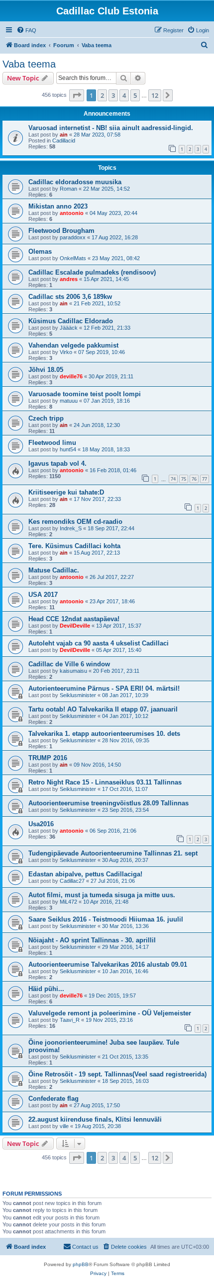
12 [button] (154, 95)
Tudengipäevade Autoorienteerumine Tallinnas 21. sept (113, 853)
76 (194, 479)
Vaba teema (29, 64)
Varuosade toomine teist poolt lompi (84, 394)
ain (64, 135)
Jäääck (69, 328)
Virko (66, 352)
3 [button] (113, 95)
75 (183, 479)
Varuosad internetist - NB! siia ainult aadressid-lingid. (110, 128)
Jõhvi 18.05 (45, 369)
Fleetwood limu (52, 442)
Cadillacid (63, 140)
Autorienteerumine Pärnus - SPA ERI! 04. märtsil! (104, 688)
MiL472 (68, 902)
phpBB (81, 1264)
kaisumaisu (73, 671)
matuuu (69, 401)
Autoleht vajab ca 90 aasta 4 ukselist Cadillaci (98, 643)
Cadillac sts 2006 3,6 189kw (70, 296)
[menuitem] (26, 30)
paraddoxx (73, 237)
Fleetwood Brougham (61, 230)
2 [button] (102, 95)
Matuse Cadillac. (53, 570)
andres (69, 279)
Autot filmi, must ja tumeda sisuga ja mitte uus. (101, 895)
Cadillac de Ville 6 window (69, 664)
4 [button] (124, 95)
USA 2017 (43, 594)
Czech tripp (46, 418)
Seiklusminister (78, 695)
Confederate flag (53, 1098)
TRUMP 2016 (47, 758)
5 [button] (135, 95)
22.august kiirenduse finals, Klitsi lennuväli (95, 1119)
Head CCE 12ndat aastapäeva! (73, 619)
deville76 (71, 376)
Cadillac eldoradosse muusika (74, 182)
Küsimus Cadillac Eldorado (70, 321)
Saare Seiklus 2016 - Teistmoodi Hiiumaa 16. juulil (105, 919)
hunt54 (68, 449)
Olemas (40, 251)
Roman (68, 189)
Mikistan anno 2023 (58, 206)
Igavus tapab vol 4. (57, 463)
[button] (76, 95)
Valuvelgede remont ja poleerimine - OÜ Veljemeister (109, 1013)
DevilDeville (75, 626)
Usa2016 (41, 824)
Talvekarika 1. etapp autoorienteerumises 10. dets (104, 733)
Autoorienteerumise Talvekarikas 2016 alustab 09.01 (107, 964)
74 (173, 479)
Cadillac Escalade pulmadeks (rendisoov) (92, 272)
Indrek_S (71, 528)
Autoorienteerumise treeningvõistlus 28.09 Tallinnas (108, 803)
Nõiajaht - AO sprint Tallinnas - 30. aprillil (92, 940)
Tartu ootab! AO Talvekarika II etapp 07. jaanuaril (103, 709)
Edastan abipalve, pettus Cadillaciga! (85, 874)
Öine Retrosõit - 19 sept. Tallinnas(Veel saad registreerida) (117, 1074)
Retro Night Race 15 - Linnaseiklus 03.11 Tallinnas (105, 782)
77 (204, 479)
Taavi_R (70, 1020)
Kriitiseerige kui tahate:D (66, 492)
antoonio (72, 213)
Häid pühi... (46, 989)
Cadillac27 (72, 881)
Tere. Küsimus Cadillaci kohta (74, 546)
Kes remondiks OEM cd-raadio (75, 521)
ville (64, 1126)
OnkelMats (73, 258)
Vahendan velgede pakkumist (73, 345)
